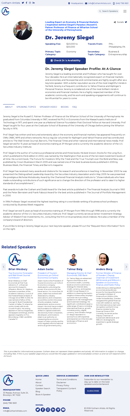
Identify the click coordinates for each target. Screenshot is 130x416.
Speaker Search (43, 388)
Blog (38, 391)
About (9, 107)
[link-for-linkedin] (33, 3)
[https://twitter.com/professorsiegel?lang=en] (126, 22)
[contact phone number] (114, 3)
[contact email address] (86, 3)
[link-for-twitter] (23, 3)
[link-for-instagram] (30, 3)
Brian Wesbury (18, 269)
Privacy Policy (62, 385)
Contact (39, 385)
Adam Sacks (45, 269)
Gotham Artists (11, 3)
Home (39, 379)
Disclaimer (61, 382)
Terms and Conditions (66, 379)
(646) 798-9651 (122, 3)
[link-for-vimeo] (58, 410)
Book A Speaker (43, 394)
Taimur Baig (74, 269)
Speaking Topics (26, 107)
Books (65, 107)
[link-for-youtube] (63, 410)
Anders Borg (104, 269)
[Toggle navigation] (124, 11)
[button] (65, 61)
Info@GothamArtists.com (99, 3)
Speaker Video (48, 107)
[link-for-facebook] (26, 3)
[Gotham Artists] (5, 11)
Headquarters (77, 3)
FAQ (74, 107)
